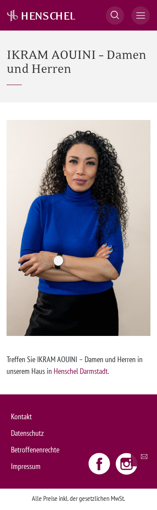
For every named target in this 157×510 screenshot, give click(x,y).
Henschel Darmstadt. (81, 371)
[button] (115, 15)
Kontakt (21, 416)
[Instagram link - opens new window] (126, 463)
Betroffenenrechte (35, 450)
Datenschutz (27, 433)
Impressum (26, 466)
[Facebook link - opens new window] (100, 463)
